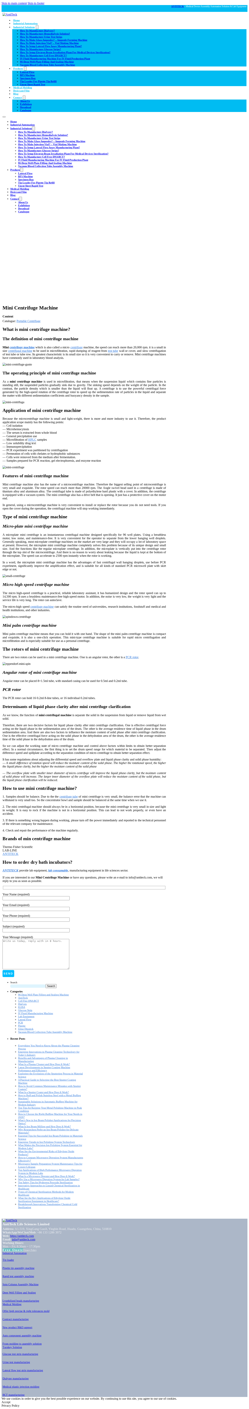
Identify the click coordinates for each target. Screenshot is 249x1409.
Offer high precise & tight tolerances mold (26, 1311)
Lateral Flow (27, 72)
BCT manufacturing (14, 1394)
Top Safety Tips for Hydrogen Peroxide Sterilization (45, 1182)
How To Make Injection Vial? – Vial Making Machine (49, 43)
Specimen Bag (28, 78)
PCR (20, 1022)
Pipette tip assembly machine (18, 1268)
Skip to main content (14, 3)
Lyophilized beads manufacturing (21, 1300)
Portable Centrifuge (28, 321)
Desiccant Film (21, 90)
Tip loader (8, 1260)
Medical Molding (22, 87)
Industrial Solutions (24, 27)
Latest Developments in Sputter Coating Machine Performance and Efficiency (44, 1069)
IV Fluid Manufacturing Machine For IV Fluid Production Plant (55, 58)
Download (25, 107)
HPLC (32, 439)
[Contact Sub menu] (24, 97)
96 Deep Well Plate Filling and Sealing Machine (43, 994)
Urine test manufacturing (16, 1362)
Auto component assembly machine (22, 1335)
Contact (17, 97)
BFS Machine (27, 75)
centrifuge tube (69, 796)
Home (16, 20)
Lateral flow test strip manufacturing (23, 1370)
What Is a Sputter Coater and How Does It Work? (43, 1092)
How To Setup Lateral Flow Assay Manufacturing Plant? (51, 46)
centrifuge (76, 347)
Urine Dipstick (25, 1028)
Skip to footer (36, 3)
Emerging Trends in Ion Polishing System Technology (46, 1142)
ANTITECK (177, 6)
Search (13, 982)
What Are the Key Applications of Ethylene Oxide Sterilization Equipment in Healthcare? (44, 1200)
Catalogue (25, 110)
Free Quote (13, 1250)
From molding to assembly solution (22, 1343)
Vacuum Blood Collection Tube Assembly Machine (47, 64)
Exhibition (26, 104)
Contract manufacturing (16, 1319)
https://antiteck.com (22, 1236)
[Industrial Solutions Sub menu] (37, 27)
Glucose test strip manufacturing (20, 1354)
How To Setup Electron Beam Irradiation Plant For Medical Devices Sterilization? (65, 52)
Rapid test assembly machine (18, 1276)
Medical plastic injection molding (21, 1386)
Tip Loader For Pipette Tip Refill (38, 81)
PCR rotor (132, 657)
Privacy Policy (30, 1250)
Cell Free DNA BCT (28, 1000)
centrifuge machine (22, 347)
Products (18, 68)
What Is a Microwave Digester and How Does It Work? (46, 1176)
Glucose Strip (25, 1010)
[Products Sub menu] (25, 68)
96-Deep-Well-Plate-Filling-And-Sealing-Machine (47, 61)
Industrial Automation (25, 23)
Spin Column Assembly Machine (21, 1284)
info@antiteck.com (23, 1239)
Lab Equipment (26, 1016)
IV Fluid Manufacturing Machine (35, 1013)
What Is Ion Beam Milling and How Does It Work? (44, 1126)
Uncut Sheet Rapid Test (32, 84)
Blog (15, 93)
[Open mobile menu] (4, 116)
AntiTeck (23, 997)
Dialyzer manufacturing (16, 1378)
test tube (113, 350)
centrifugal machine (20, 350)
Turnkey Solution (12, 1347)
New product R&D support (17, 1327)
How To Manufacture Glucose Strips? (40, 49)
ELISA (21, 1007)
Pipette (21, 1025)
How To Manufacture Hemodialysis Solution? (45, 33)
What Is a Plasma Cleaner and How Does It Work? (44, 1064)
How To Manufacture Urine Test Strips (41, 36)
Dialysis (22, 1004)
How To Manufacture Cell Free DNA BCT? (43, 55)
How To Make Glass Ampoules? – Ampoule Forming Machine (53, 39)
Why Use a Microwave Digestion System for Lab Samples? (49, 1179)
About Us (25, 101)
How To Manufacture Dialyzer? (37, 30)
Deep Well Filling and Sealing (19, 1292)
